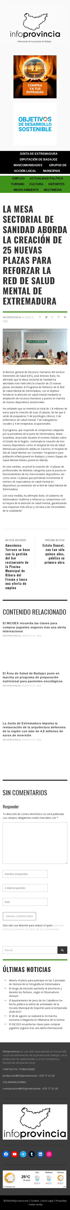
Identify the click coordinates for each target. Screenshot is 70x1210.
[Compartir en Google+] (52, 317)
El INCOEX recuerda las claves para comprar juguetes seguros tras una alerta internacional (34, 627)
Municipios (51, 170)
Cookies (35, 1200)
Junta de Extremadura (39, 153)
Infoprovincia (12, 317)
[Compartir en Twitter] (46, 317)
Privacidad (61, 1200)
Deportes (56, 184)
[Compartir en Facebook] (40, 317)
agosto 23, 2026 (31, 686)
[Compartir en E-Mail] (64, 317)
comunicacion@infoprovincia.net (21, 1088)
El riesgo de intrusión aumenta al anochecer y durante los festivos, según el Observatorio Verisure (35, 992)
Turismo (17, 184)
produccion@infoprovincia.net (20, 1075)
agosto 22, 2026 (31, 740)
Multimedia (53, 189)
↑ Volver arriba (35, 1204)
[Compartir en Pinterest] (58, 317)
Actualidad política (46, 178)
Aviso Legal (47, 1200)
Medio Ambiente (26, 189)
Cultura (36, 184)
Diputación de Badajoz (38, 159)
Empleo (18, 178)
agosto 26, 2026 (31, 636)
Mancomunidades (28, 165)
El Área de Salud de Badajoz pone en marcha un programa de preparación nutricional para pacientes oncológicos (33, 677)
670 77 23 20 (47, 1075)
